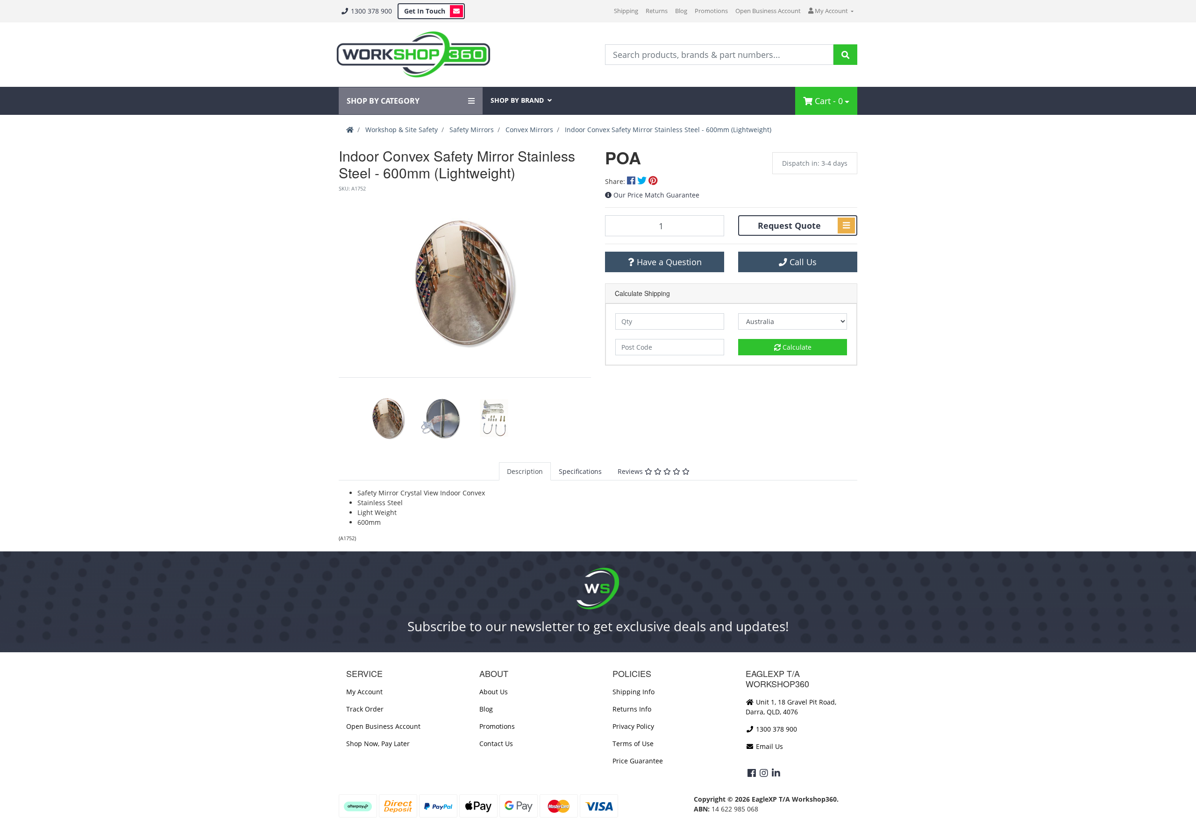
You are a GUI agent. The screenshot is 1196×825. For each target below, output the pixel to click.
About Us (493, 691)
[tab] (525, 471)
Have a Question (668, 262)
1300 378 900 (370, 11)
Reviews (631, 471)
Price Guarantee (637, 760)
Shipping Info (633, 691)
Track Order (365, 709)
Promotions (711, 11)
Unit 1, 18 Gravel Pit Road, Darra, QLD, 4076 (791, 707)
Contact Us (496, 743)
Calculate (796, 347)
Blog (681, 11)
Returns (657, 11)
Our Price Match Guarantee (656, 194)
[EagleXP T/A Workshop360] (413, 54)
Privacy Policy (633, 726)
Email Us (768, 746)
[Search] (845, 54)
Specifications (580, 471)
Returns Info (631, 709)
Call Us (802, 262)
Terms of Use (633, 743)
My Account (364, 691)
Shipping (626, 11)
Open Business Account (768, 11)
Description (525, 471)
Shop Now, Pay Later (378, 743)
